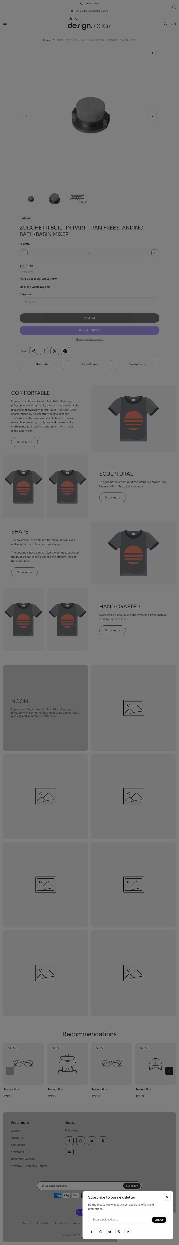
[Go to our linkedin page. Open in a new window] (127, 1231)
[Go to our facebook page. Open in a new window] (91, 1231)
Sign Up (159, 1219)
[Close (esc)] (167, 1197)
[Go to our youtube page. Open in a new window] (109, 1231)
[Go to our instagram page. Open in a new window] (100, 1231)
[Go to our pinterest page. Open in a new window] (118, 1231)
